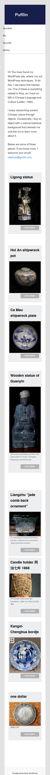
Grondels (7, 28)
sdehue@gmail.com (20, 157)
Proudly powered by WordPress (25, 773)
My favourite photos (7, 42)
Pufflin (21, 14)
